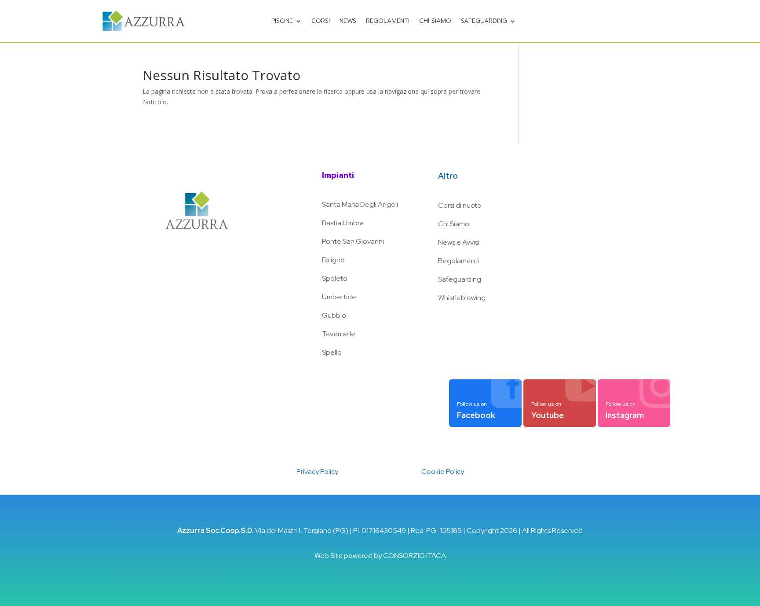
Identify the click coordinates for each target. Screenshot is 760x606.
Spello (332, 352)
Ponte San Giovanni (353, 241)
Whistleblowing (462, 297)
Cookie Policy (442, 471)
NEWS (348, 21)
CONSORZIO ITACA (414, 555)
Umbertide (339, 296)
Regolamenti (387, 21)
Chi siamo (435, 21)
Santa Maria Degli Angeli (360, 204)
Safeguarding (484, 21)
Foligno (333, 259)
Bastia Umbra (343, 223)
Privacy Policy (317, 471)
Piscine (282, 21)
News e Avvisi (458, 242)
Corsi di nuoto (460, 205)
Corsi (320, 21)
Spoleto (334, 278)
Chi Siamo (453, 223)
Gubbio (334, 315)
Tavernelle (338, 333)
